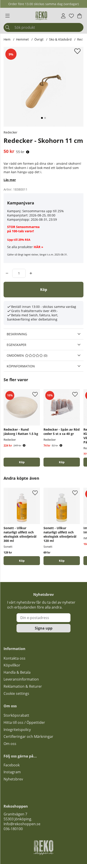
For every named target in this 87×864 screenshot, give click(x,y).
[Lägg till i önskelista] (78, 51)
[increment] (31, 273)
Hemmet (22, 39)
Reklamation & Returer (23, 686)
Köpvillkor (12, 665)
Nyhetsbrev (13, 779)
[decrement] (7, 273)
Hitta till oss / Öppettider (24, 722)
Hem (7, 39)
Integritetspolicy (17, 729)
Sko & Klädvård (60, 39)
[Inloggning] (63, 16)
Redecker (10, 132)
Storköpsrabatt (16, 715)
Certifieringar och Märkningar (28, 736)
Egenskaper (16, 345)
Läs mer (10, 180)
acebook (12, 765)
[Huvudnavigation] (7, 16)
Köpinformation (21, 366)
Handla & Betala (17, 672)
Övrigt (39, 39)
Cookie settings (16, 693)
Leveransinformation (21, 679)
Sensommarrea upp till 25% (43, 211)
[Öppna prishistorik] (27, 152)
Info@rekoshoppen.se (22, 823)
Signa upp (43, 628)
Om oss (10, 743)
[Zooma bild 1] (43, 87)
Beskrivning (17, 334)
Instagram (12, 771)
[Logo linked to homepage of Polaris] (41, 15)
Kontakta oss (14, 658)
